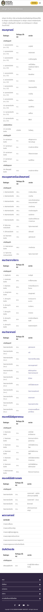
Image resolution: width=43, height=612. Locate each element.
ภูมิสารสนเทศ (31, 347)
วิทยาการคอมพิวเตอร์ (33, 391)
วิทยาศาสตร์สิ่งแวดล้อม (34, 359)
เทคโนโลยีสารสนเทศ (33, 385)
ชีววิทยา (30, 378)
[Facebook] (15, 605)
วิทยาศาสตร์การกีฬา (33, 404)
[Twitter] (19, 605)
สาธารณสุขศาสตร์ (32, 365)
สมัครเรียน (34, 3)
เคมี (29, 352)
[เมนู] (40, 3)
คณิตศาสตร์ (31, 398)
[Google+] (28, 605)
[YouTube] (24, 605)
